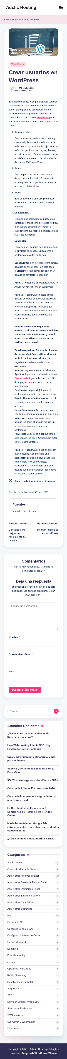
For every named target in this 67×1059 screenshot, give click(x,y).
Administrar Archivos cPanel (23, 875)
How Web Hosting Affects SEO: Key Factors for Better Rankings (29, 747)
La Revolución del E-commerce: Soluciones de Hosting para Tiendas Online (29, 812)
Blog (9, 915)
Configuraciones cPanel (20, 929)
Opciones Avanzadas (19, 968)
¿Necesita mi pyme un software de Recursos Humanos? (28, 735)
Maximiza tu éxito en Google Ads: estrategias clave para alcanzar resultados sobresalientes (33, 827)
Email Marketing (16, 955)
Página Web (21, 378)
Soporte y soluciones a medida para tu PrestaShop (30, 770)
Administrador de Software (22, 869)
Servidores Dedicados (19, 1008)
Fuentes (19, 504)
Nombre (14, 637)
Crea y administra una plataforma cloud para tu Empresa (31, 759)
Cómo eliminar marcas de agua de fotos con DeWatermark (31, 798)
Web (11, 671)
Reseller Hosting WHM (20, 982)
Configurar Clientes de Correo (24, 935)
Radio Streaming (16, 975)
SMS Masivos (15, 1015)
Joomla (11, 962)
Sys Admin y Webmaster (21, 1021)
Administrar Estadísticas (20, 902)
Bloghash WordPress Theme (39, 1053)
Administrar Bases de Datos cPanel (27, 882)
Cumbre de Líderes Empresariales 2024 (31, 788)
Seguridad (13, 988)
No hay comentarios (23, 90)
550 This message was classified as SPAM (33, 780)
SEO (10, 995)
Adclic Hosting (21, 7)
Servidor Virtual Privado (23, 1002)
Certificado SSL (16, 922)
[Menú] (61, 7)
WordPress (17, 64)
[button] (24, 511)
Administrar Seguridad (20, 908)
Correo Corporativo (18, 942)
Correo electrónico (21, 654)
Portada (7, 19)
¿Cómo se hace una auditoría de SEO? (30, 838)
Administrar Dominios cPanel (23, 889)
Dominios (12, 948)
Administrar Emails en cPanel (23, 895)
